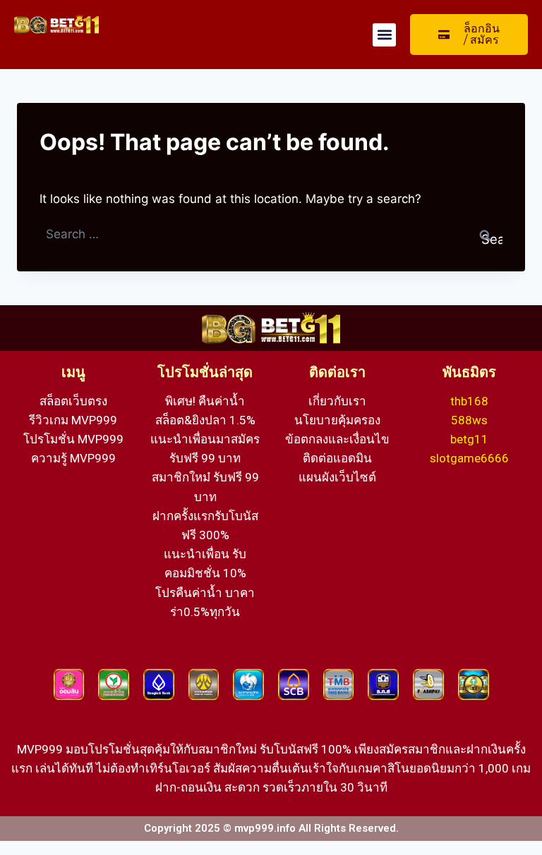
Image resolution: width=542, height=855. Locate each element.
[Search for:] (271, 234)
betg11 (469, 439)
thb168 (469, 401)
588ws (469, 420)
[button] (384, 35)
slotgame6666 (469, 458)
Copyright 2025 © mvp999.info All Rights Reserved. (271, 828)
